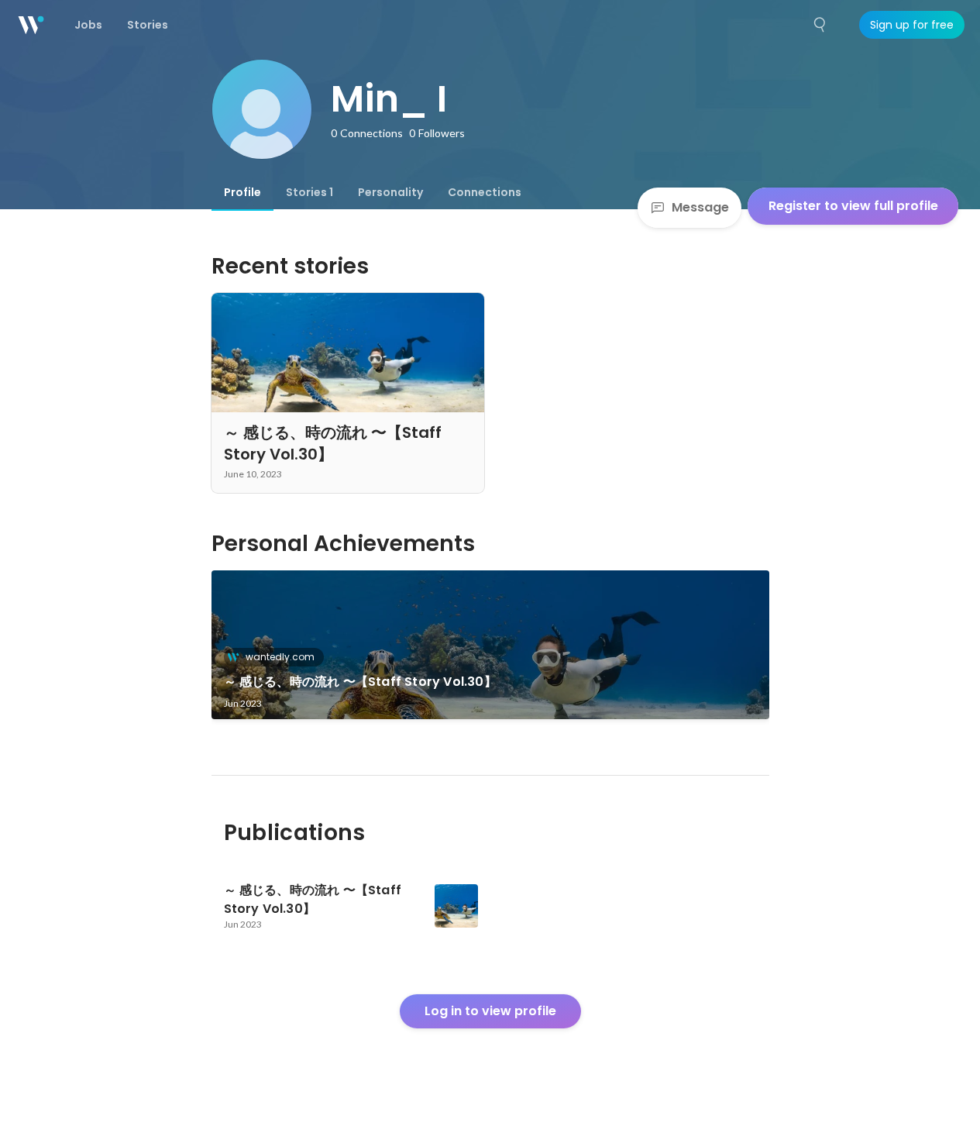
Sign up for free (912, 25)
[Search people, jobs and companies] (820, 24)
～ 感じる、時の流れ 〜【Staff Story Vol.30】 (360, 681)
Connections (484, 192)
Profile (242, 192)
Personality (390, 192)
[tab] (242, 192)
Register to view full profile (853, 206)
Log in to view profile (490, 1011)
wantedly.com (280, 656)
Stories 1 (309, 192)
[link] (490, 644)
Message (700, 207)
